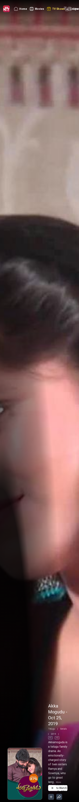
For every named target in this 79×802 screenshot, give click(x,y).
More (58, 782)
